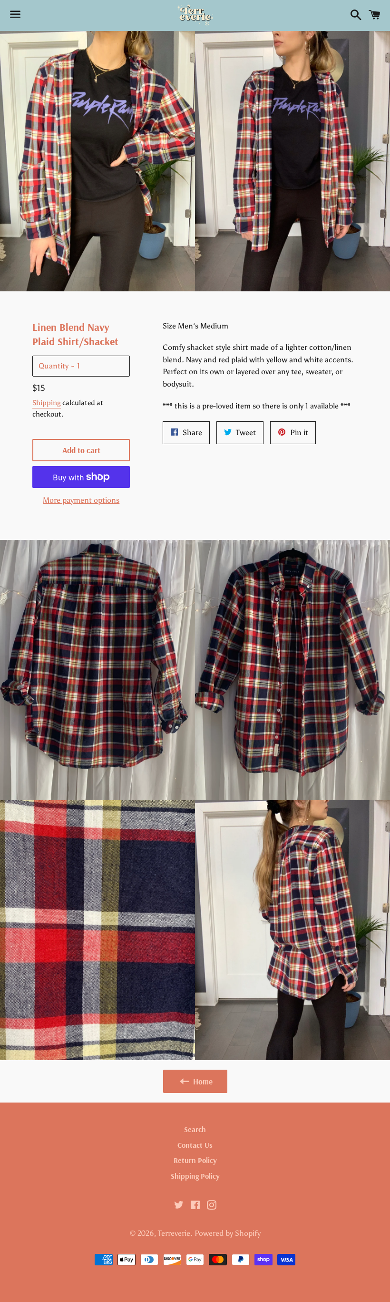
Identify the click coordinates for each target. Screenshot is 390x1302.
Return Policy (195, 1160)
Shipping (46, 402)
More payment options (81, 500)
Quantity (53, 365)
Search (195, 1129)
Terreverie (174, 1233)
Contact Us (195, 1145)
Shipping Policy (195, 1176)
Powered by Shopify (228, 1233)
